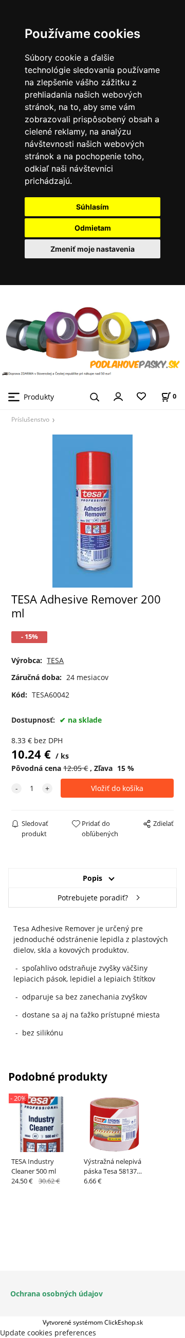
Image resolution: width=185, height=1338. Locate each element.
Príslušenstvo (30, 419)
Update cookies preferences (48, 1332)
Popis (92, 878)
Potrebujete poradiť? (93, 897)
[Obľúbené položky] (141, 396)
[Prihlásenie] (118, 395)
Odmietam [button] (93, 227)
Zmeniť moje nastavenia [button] (92, 248)
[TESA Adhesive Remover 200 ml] (92, 511)
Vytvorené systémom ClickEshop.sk (93, 1322)
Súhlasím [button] (92, 206)
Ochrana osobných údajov (56, 1293)
